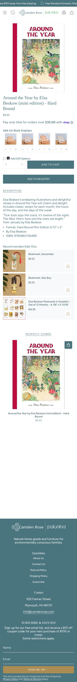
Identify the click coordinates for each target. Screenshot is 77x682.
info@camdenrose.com (38, 611)
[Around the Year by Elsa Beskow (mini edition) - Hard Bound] (38, 374)
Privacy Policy (10, 679)
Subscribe (38, 582)
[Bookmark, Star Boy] (14, 285)
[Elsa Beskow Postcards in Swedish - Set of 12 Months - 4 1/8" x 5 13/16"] (14, 308)
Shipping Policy (38, 576)
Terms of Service (32, 679)
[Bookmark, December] (14, 261)
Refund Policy (38, 570)
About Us (38, 558)
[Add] (68, 266)
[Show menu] (5, 12)
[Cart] (72, 12)
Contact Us (38, 564)
